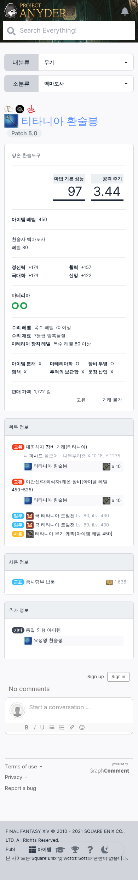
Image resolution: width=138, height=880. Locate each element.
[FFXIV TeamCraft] (8, 108)
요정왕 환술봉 (48, 640)
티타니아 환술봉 (50, 466)
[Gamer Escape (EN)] (31, 108)
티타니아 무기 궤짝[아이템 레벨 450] (74, 533)
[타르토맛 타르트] (20, 108)
